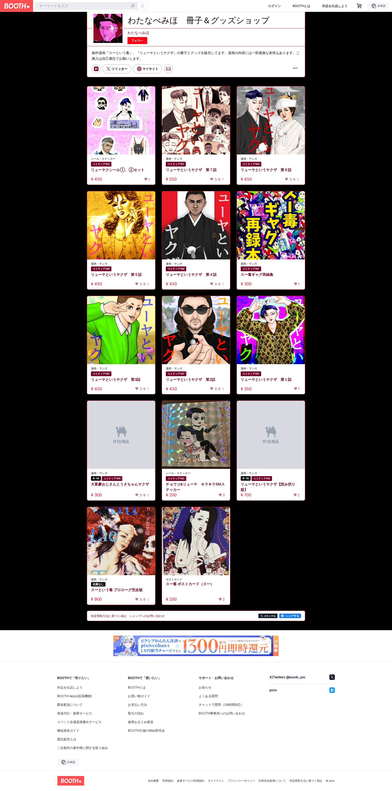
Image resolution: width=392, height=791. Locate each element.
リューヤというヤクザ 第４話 (191, 274)
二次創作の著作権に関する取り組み (82, 748)
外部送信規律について (272, 780)
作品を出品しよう (335, 5)
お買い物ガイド (139, 696)
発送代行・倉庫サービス (74, 713)
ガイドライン (216, 780)
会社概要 (153, 780)
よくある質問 (208, 696)
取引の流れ (136, 713)
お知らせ (205, 687)
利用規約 (167, 780)
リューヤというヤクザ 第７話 (191, 169)
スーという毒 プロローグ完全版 (117, 589)
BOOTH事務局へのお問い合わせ (222, 713)
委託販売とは (66, 739)
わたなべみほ (138, 32)
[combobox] (86, 6)
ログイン (274, 5)
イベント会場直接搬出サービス (79, 722)
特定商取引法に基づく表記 (305, 780)
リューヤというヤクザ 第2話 (190, 379)
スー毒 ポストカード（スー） (190, 584)
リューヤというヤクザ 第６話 (266, 169)
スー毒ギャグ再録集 (257, 274)
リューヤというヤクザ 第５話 (116, 274)
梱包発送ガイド (68, 730)
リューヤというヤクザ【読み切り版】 (268, 487)
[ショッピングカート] (359, 6)
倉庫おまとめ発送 (140, 722)
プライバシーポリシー (241, 780)
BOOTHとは (301, 5)
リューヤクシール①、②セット (118, 169)
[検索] (133, 6)
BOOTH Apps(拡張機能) (74, 696)
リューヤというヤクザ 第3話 (115, 379)
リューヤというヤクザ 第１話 (266, 379)
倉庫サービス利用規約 (190, 780)
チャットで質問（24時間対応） (221, 704)
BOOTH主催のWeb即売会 (146, 730)
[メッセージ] (168, 68)
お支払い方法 (137, 704)
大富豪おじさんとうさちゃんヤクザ (120, 484)
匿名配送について (70, 704)
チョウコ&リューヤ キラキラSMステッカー (195, 487)
